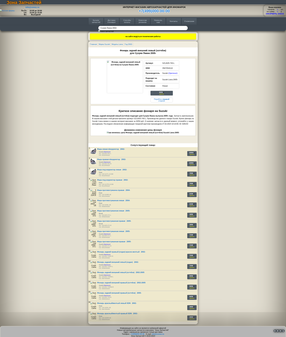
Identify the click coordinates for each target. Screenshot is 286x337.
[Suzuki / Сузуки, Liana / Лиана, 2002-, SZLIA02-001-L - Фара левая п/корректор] (93, 151)
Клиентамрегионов (143, 21)
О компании (189, 21)
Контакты (174, 21)
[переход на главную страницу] (7, 11)
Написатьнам (158, 21)
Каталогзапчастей (96, 21)
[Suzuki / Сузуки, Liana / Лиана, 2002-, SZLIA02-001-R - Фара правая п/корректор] (93, 161)
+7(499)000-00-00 (154, 11)
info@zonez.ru (32, 7)
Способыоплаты (127, 21)
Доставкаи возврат (112, 21)
